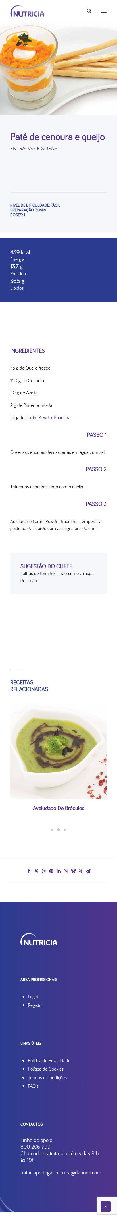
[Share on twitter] (36, 871)
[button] (104, 11)
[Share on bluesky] (73, 871)
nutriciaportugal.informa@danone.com (60, 1172)
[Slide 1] (52, 829)
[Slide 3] (65, 829)
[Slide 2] (58, 829)
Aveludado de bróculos (58, 807)
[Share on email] (88, 871)
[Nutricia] (27, 11)
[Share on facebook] (29, 871)
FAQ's (33, 1086)
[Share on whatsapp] (65, 871)
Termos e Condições (47, 1077)
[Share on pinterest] (51, 871)
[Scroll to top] (106, 1206)
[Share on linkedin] (58, 871)
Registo (34, 1005)
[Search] (87, 10)
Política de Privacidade (49, 1060)
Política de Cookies (46, 1069)
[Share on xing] (80, 871)
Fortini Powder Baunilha (48, 417)
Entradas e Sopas (33, 148)
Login (33, 996)
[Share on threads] (43, 871)
